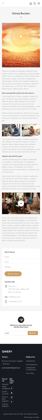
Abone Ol (32, 333)
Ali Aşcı (36, 417)
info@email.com (14, 297)
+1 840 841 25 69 (15, 301)
